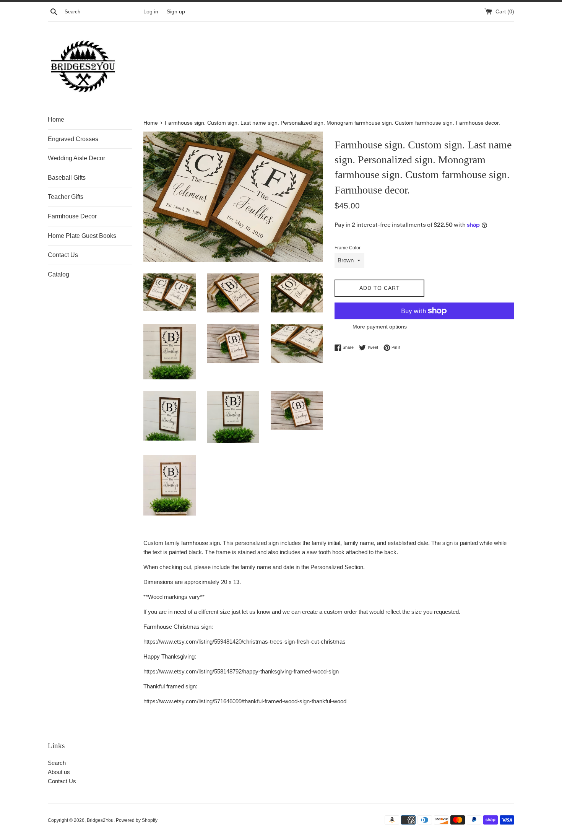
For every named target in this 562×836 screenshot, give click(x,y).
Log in (150, 12)
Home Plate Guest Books (82, 236)
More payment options (379, 327)
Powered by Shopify (137, 820)
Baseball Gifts (67, 177)
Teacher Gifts (65, 197)
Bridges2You (100, 820)
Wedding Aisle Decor (76, 158)
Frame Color (348, 247)
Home (56, 119)
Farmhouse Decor (72, 216)
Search (57, 763)
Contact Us (63, 255)
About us (59, 772)
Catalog (58, 274)
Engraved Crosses (73, 139)
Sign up (176, 12)
